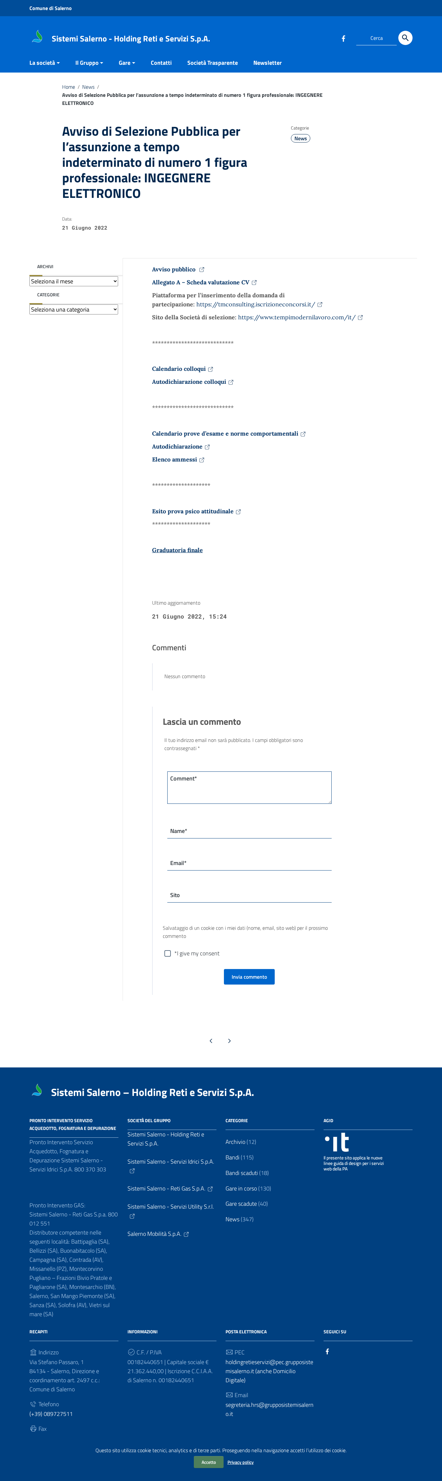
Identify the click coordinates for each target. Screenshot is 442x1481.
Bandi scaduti (242, 1172)
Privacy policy (240, 1462)
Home (68, 87)
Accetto (209, 1462)
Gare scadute (241, 1203)
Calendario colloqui (179, 368)
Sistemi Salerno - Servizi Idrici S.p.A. (170, 1161)
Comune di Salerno (50, 8)
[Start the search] (405, 38)
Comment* (183, 778)
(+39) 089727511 (51, 1413)
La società (42, 62)
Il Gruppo (87, 62)
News (88, 87)
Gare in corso (241, 1188)
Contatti (161, 62)
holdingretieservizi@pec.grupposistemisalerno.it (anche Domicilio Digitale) (269, 1371)
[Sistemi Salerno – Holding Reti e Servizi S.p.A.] (37, 36)
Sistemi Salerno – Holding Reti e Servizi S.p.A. (152, 1092)
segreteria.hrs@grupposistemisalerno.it (270, 1409)
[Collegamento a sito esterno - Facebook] (343, 38)
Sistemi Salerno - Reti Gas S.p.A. (166, 1188)
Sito (175, 895)
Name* (178, 830)
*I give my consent (196, 953)
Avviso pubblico (174, 269)
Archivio (235, 1141)
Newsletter (267, 62)
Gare (124, 62)
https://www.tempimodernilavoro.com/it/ (297, 317)
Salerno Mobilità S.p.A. (154, 1233)
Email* (178, 863)
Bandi (232, 1157)
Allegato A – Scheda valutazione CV (200, 282)
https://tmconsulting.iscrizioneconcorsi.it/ (255, 304)
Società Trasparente (212, 62)
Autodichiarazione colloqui (189, 381)
